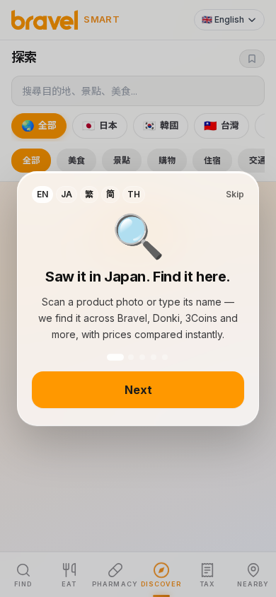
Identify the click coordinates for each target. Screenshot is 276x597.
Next (138, 390)
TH (133, 194)
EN (42, 194)
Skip (235, 194)
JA (66, 194)
